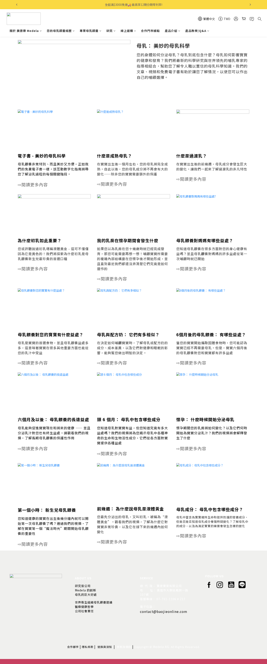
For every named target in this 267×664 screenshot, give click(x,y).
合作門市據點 (150, 31)
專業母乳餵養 (89, 31)
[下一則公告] (250, 4)
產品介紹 (171, 31)
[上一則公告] (17, 4)
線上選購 (127, 31)
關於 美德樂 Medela (24, 31)
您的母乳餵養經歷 (59, 31)
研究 (109, 31)
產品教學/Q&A (195, 31)
